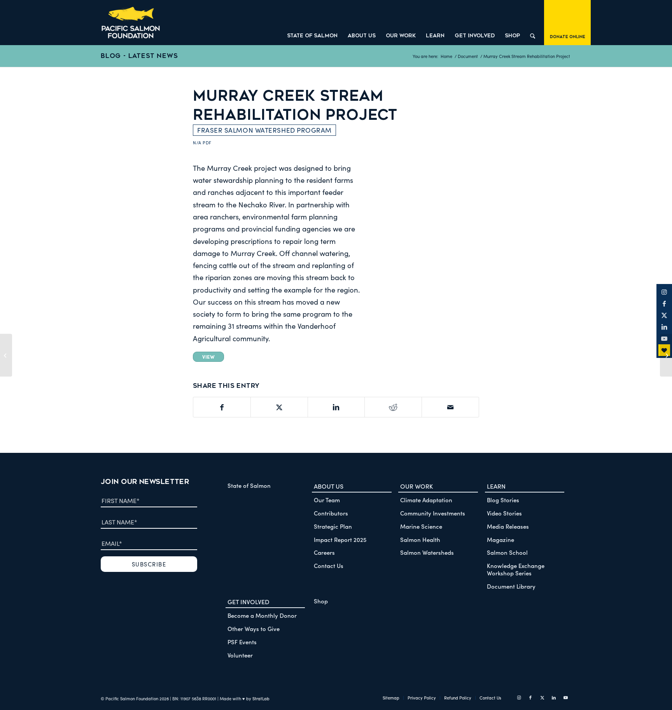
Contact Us (328, 565)
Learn (496, 486)
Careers (324, 552)
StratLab (261, 698)
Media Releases (508, 526)
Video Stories (504, 513)
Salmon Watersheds (427, 552)
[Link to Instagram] (664, 292)
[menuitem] (312, 22)
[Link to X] (664, 315)
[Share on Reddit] (393, 407)
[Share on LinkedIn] (336, 407)
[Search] (532, 22)
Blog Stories (503, 500)
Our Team (327, 500)
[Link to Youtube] (565, 697)
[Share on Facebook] (221, 407)
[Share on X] (279, 407)
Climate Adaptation (426, 500)
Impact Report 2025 (340, 539)
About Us (328, 486)
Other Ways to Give (254, 628)
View (208, 356)
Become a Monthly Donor (262, 615)
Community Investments (432, 513)
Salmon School (507, 552)
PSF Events (242, 642)
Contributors (331, 513)
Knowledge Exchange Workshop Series (515, 569)
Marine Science (421, 526)
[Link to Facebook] (664, 303)
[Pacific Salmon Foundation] (131, 22)
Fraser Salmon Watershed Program (264, 130)
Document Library (511, 586)
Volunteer (240, 655)
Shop (321, 601)
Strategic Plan (333, 526)
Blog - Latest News (139, 56)
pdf (207, 143)
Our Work (416, 486)
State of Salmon (249, 485)
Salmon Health (420, 539)
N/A (197, 143)
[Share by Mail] (450, 407)
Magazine (500, 539)
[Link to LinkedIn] (664, 327)
